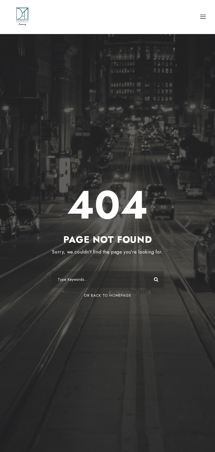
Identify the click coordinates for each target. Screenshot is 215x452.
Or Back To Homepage (107, 295)
